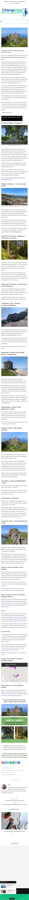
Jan (9, 785)
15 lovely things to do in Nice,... (11, 885)
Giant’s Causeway (12, 694)
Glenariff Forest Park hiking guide (10, 280)
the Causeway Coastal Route (7, 603)
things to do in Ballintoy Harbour (13, 232)
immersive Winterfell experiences (14, 517)
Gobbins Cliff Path (8, 695)
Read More (18, 898)
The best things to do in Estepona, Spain (14, 831)
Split (8, 99)
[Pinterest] (15, 3)
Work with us (12, 1)
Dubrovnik (24, 97)
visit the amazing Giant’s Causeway (17, 621)
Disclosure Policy (21, 1)
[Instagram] (13, 3)
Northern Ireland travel (7, 772)
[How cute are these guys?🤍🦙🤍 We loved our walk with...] (7, 852)
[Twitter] (11, 3)
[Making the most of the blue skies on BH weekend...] (22, 867)
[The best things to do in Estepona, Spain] (14, 820)
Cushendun (16, 617)
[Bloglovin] (19, 3)
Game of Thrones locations (8, 770)
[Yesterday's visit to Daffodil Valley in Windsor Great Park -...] (22, 881)
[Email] (17, 3)
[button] (2, 823)
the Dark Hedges (19, 619)
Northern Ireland (20, 770)
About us (6, 1)
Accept (12, 898)
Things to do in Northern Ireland (9, 774)
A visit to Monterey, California (11, 891)
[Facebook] (9, 3)
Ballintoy (11, 617)
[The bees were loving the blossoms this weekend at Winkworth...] (7, 867)
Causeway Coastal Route (7, 768)
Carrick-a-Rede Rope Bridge (15, 556)
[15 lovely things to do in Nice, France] (3, 886)
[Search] (27, 22)
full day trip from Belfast (8, 644)
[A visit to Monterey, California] (3, 891)
